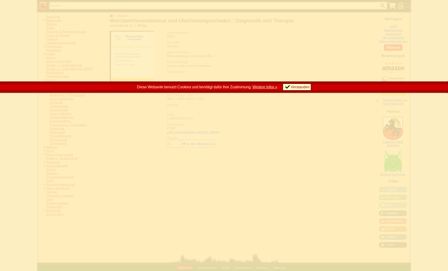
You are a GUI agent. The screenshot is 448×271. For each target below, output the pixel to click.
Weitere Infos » (264, 87)
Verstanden (300, 87)
